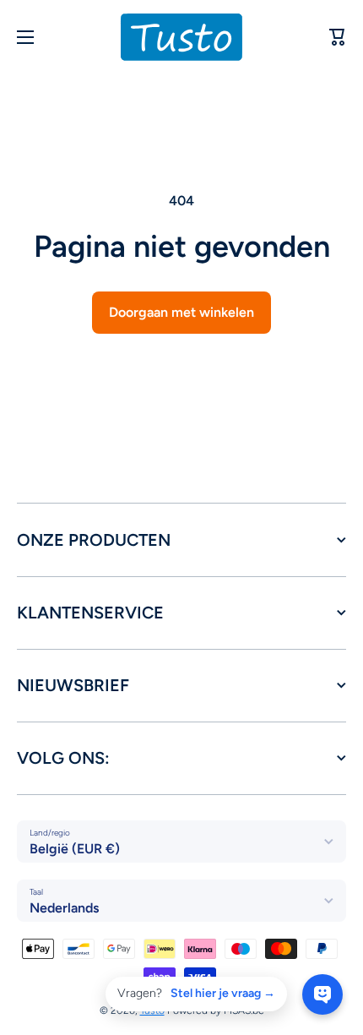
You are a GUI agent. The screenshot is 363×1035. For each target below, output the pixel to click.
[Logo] (181, 37)
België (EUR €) (75, 849)
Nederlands (64, 908)
